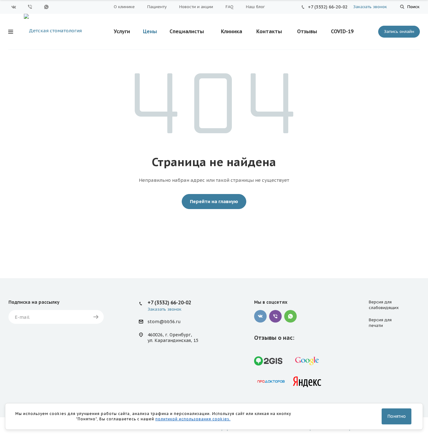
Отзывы (307, 31)
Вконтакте (13, 7)
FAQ (229, 6)
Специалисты (187, 31)
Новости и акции (196, 6)
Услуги (122, 31)
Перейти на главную (214, 201)
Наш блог (255, 6)
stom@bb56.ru (164, 322)
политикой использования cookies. (193, 419)
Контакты (269, 31)
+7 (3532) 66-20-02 (327, 7)
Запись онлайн (399, 31)
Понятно (396, 416)
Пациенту (157, 6)
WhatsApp (46, 7)
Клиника (231, 31)
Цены (150, 31)
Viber (30, 7)
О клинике (124, 6)
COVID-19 (342, 31)
